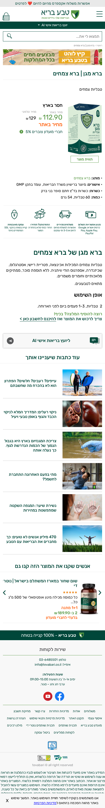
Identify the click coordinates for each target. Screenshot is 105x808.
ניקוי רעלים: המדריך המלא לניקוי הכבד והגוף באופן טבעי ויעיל (30, 414)
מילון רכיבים (14, 725)
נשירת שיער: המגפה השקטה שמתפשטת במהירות (33, 508)
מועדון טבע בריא (91, 725)
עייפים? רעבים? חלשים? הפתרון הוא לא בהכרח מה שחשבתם (30, 383)
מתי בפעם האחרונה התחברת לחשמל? (32, 476)
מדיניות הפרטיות (45, 803)
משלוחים (89, 711)
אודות (76, 711)
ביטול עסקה (42, 732)
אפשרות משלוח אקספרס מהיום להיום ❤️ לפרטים (52, 3)
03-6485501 (48, 659)
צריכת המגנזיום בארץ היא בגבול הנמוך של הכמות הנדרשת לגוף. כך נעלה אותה (30, 446)
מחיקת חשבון (22, 711)
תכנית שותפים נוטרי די (40, 725)
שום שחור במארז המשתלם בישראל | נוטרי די (39, 583)
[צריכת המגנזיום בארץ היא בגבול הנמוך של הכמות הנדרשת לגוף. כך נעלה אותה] (82, 457)
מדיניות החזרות (59, 711)
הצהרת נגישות (16, 718)
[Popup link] (84, 129)
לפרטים (38, 605)
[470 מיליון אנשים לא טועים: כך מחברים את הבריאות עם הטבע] (82, 550)
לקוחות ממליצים (64, 732)
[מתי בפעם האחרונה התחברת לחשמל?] (82, 488)
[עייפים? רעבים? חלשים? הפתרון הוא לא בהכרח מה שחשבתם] (82, 394)
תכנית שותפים (68, 725)
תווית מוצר (85, 159)
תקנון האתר (76, 718)
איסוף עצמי (95, 718)
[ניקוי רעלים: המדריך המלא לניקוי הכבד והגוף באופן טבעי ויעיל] (82, 425)
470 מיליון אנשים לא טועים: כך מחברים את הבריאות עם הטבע (31, 539)
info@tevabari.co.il (48, 664)
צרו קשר (39, 711)
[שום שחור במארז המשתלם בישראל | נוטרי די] (88, 599)
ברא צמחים (82, 178)
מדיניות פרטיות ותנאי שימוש (47, 718)
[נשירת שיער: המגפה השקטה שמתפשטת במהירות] (82, 519)
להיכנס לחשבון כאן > (38, 318)
